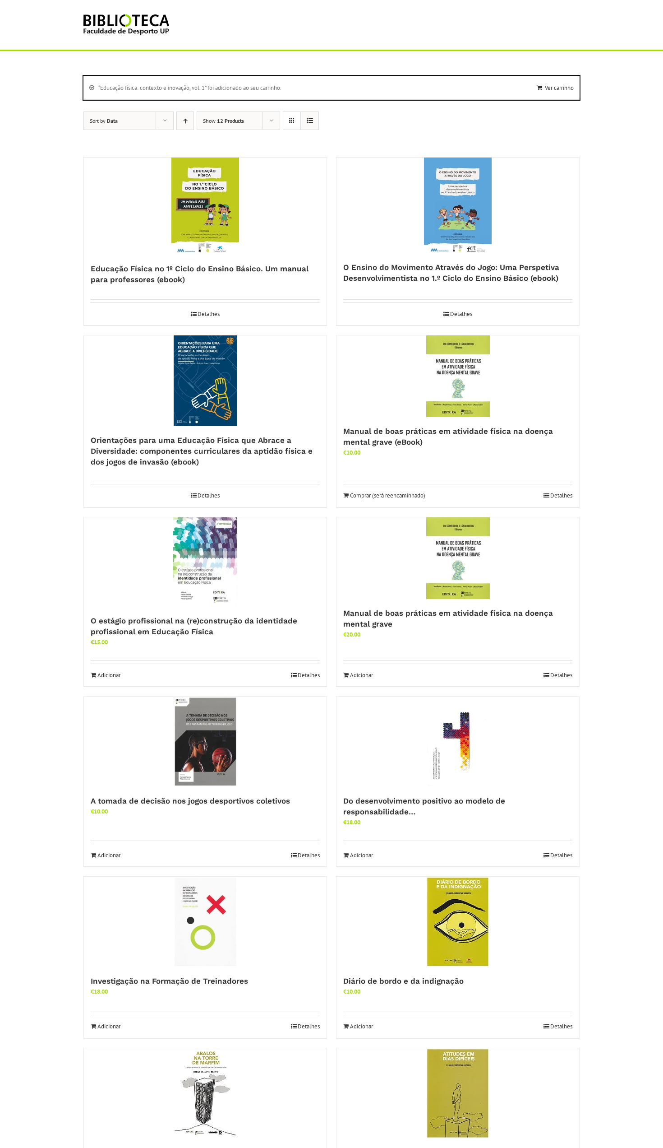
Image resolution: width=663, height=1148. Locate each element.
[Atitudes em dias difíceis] (457, 1093)
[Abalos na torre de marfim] (205, 1093)
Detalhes (209, 314)
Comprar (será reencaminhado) (387, 495)
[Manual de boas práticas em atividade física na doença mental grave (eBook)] (457, 376)
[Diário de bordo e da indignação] (457, 922)
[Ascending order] (185, 121)
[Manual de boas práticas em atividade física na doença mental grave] (457, 558)
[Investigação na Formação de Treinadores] (205, 922)
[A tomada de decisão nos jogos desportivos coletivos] (205, 742)
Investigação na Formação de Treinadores (169, 980)
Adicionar (108, 675)
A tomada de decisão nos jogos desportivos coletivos (190, 800)
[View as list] (309, 121)
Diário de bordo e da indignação (403, 980)
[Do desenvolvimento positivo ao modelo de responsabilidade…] (457, 742)
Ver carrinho (559, 88)
